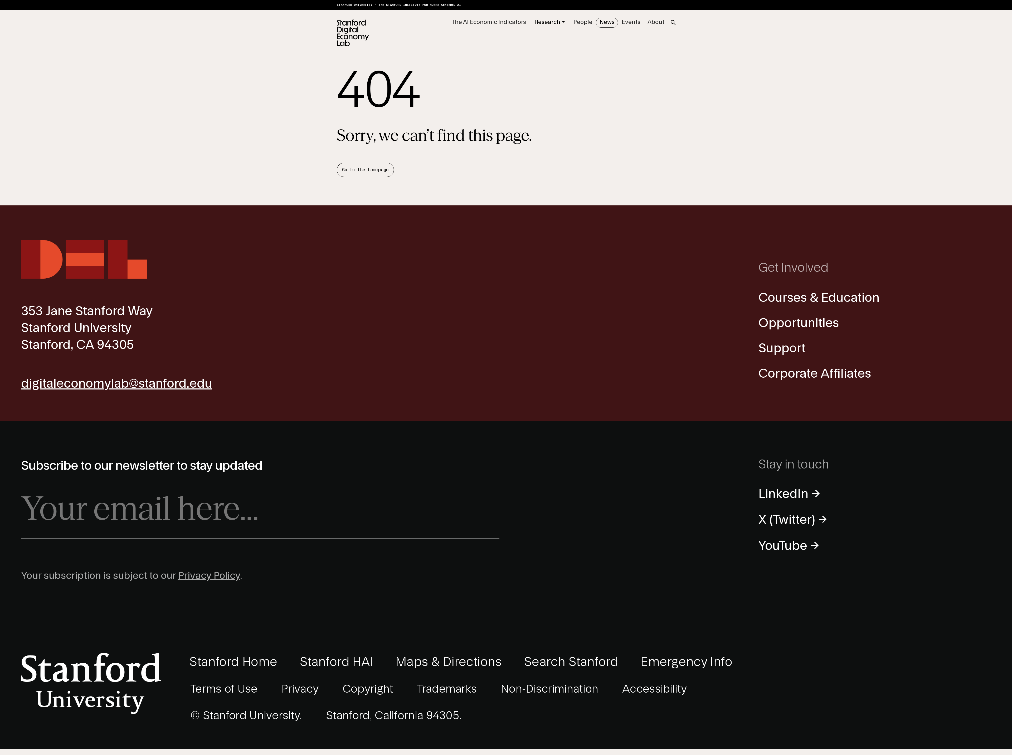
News (607, 22)
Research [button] (547, 22)
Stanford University (354, 4)
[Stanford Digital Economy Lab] (353, 33)
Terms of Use (224, 689)
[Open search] (673, 23)
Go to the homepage (365, 170)
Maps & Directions (449, 662)
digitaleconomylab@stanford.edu (116, 384)
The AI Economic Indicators (488, 22)
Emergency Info (686, 662)
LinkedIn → (789, 494)
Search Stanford (571, 662)
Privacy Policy (209, 576)
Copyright (368, 689)
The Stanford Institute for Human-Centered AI (420, 4)
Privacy (300, 689)
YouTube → (788, 546)
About (656, 22)
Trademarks (447, 689)
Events (631, 22)
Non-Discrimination (549, 689)
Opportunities (798, 323)
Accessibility (654, 689)
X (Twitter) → (792, 520)
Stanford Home (233, 662)
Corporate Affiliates (814, 374)
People (582, 22)
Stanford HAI (336, 662)
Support (781, 348)
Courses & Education (818, 298)
